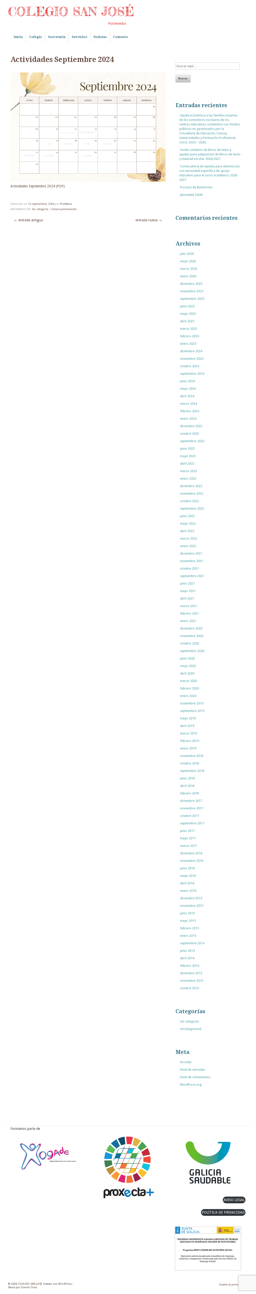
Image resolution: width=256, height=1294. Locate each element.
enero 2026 (188, 276)
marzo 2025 (188, 328)
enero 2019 (188, 748)
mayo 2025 (188, 314)
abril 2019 (187, 726)
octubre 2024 (189, 366)
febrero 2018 (189, 793)
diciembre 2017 (191, 801)
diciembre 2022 (191, 486)
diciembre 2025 (191, 284)
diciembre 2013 (191, 973)
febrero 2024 (189, 411)
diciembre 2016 (191, 853)
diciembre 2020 (191, 628)
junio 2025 (187, 306)
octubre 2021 (189, 568)
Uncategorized (190, 1029)
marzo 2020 (188, 681)
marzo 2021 (188, 606)
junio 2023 (187, 448)
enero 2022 (188, 546)
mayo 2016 (188, 876)
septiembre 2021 (192, 576)
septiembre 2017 (192, 823)
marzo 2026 (188, 269)
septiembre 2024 (192, 373)
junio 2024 (187, 381)
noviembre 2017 (191, 808)
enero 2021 (188, 621)
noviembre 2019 (191, 703)
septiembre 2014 (192, 943)
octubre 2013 (189, 988)
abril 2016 (187, 883)
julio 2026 (187, 254)
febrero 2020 (189, 688)
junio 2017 (187, 831)
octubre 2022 (189, 501)
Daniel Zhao (29, 1287)
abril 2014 (187, 958)
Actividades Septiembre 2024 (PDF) (37, 186)
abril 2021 (187, 598)
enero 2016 (188, 891)
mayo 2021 (188, 591)
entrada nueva (149, 220)
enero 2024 (188, 418)
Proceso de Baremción (196, 187)
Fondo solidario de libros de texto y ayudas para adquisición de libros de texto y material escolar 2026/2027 (209, 154)
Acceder (186, 1062)
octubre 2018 (189, 763)
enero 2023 (188, 478)
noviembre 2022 (191, 493)
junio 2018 (187, 778)
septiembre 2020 (192, 651)
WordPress (65, 1284)
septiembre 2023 (192, 441)
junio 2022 (187, 516)
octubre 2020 (189, 643)
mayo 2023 (188, 456)
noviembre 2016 (191, 861)
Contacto (120, 37)
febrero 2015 (189, 928)
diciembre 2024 (191, 351)
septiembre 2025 (192, 299)
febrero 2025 (189, 336)
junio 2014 (187, 951)
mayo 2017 (188, 838)
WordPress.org (191, 1084)
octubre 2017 (189, 816)
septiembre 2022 (192, 508)
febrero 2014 (189, 966)
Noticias (100, 37)
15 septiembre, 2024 (41, 204)
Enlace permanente (64, 209)
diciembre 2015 (191, 898)
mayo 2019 (188, 718)
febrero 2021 (189, 613)
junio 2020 (187, 658)
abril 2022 (187, 531)
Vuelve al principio (231, 1284)
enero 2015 (188, 936)
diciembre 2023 (191, 426)
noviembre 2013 (191, 980)
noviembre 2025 (191, 291)
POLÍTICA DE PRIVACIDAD (223, 1212)
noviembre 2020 (191, 636)
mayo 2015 (188, 921)
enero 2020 (188, 696)
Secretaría (57, 37)
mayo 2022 (188, 523)
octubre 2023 (189, 433)
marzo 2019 (188, 733)
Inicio (18, 37)
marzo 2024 (188, 403)
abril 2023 (187, 463)
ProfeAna (66, 204)
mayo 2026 (188, 261)
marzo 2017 (188, 846)
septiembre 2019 (192, 711)
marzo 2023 (188, 471)
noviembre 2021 (191, 561)
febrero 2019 (189, 741)
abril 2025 (187, 321)
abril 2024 (187, 396)
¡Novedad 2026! (191, 195)
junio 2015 (187, 913)
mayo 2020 (188, 666)
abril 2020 (187, 673)
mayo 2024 (188, 388)
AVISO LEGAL (234, 1200)
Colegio (35, 37)
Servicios (79, 37)
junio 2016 (187, 868)
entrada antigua (28, 220)
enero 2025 (188, 343)
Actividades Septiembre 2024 (62, 59)
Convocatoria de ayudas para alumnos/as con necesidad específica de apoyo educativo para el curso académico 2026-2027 (209, 173)
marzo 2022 (188, 538)
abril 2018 (187, 786)
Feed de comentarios (195, 1077)
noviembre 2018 (191, 756)
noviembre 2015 (191, 906)
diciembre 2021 (191, 553)
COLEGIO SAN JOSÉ (71, 11)
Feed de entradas (192, 1069)
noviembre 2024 (191, 358)
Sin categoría (40, 209)
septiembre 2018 (192, 771)
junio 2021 (187, 583)
